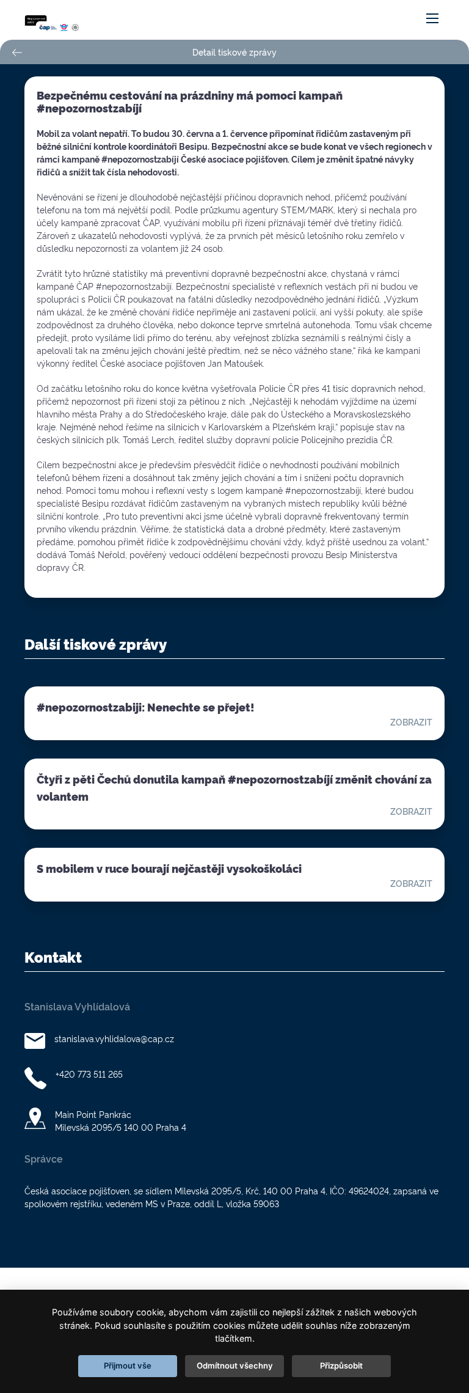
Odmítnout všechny (235, 1365)
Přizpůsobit (341, 1365)
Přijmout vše (127, 1365)
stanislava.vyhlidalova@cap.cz (114, 1038)
